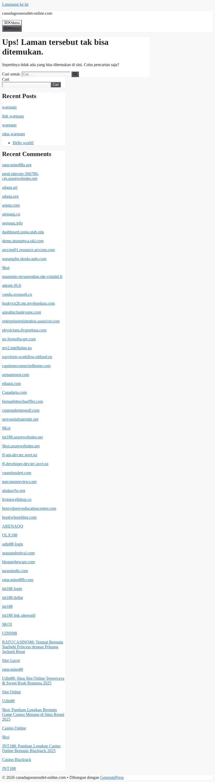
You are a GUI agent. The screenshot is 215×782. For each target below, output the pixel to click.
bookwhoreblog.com (19, 517)
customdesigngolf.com (20, 410)
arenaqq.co (11, 214)
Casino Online (14, 728)
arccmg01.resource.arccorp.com (28, 250)
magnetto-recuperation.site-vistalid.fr (32, 276)
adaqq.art (9, 187)
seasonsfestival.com (18, 553)
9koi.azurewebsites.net (21, 446)
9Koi (6, 428)
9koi (5, 267)
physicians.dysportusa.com (24, 330)
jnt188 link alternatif (18, 615)
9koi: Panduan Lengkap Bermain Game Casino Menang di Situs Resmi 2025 (33, 714)
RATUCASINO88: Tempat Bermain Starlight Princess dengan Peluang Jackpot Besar (32, 647)
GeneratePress (112, 777)
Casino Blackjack (16, 759)
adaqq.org (10, 196)
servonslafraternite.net (20, 419)
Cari (5, 79)
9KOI (7, 624)
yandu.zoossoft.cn (17, 294)
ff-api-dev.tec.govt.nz (19, 455)
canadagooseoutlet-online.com (27, 13)
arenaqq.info (12, 223)
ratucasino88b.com (17, 579)
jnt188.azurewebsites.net (22, 437)
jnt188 (7, 606)
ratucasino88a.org (16, 165)
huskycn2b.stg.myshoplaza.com (28, 303)
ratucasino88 (12, 669)
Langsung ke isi (15, 4)
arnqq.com (11, 205)
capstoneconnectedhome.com (26, 365)
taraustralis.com (15, 571)
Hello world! (23, 143)
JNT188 (9, 768)
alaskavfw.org (13, 490)
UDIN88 (9, 633)
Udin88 (8, 701)
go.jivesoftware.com (19, 339)
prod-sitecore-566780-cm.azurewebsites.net (20, 176)
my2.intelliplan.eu (17, 348)
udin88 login (12, 544)
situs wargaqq (13, 134)
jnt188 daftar (12, 597)
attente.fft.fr (11, 285)
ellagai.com (11, 383)
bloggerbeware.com (18, 562)
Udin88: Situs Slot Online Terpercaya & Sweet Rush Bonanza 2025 (33, 680)
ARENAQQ (12, 526)
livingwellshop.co (16, 499)
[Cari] (75, 74)
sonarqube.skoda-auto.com (24, 258)
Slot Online (11, 692)
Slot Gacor (11, 660)
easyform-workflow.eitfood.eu (27, 357)
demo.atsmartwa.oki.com (23, 241)
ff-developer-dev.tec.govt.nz (25, 464)
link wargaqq (13, 116)
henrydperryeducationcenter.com (29, 508)
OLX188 (9, 535)
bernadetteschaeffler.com (22, 401)
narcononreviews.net (19, 481)
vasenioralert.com (16, 472)
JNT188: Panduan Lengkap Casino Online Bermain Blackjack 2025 (31, 748)
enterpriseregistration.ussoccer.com (31, 321)
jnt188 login (12, 588)
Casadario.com (14, 392)
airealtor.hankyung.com (21, 312)
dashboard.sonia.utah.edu (23, 232)
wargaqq (9, 107)
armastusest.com (15, 374)
